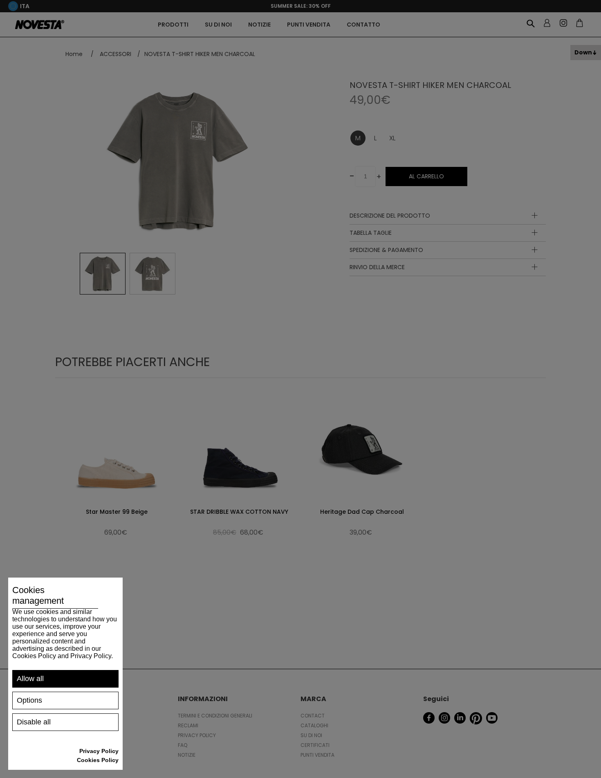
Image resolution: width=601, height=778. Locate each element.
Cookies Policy (98, 760)
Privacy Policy (99, 751)
